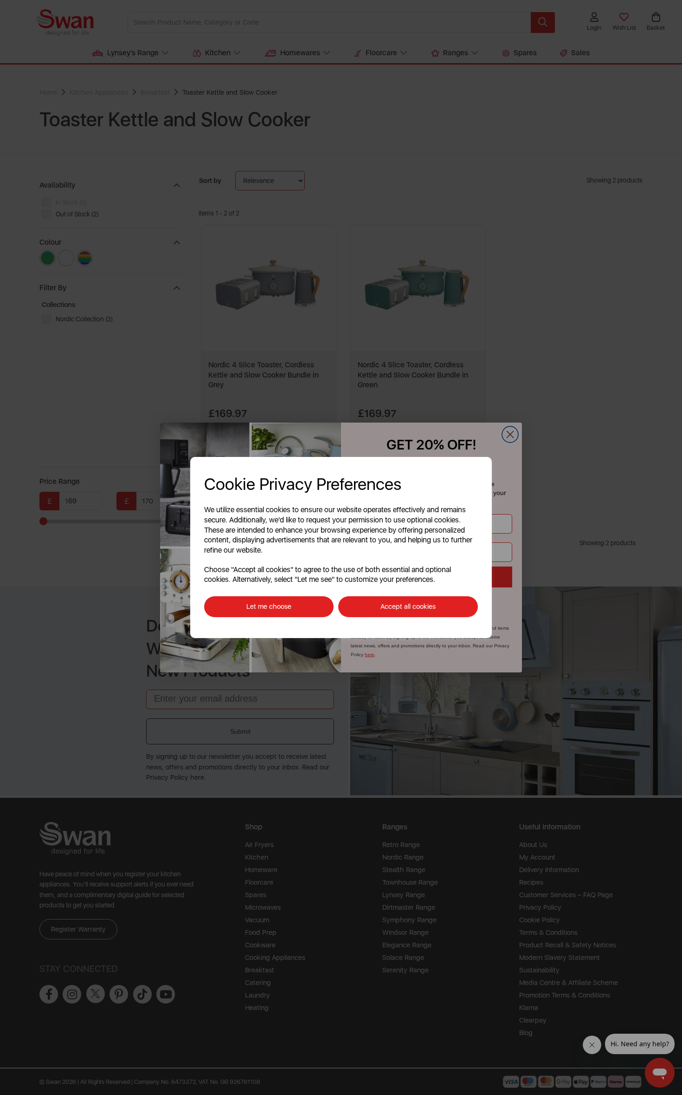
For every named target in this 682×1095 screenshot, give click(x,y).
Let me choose (268, 606)
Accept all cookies (408, 606)
